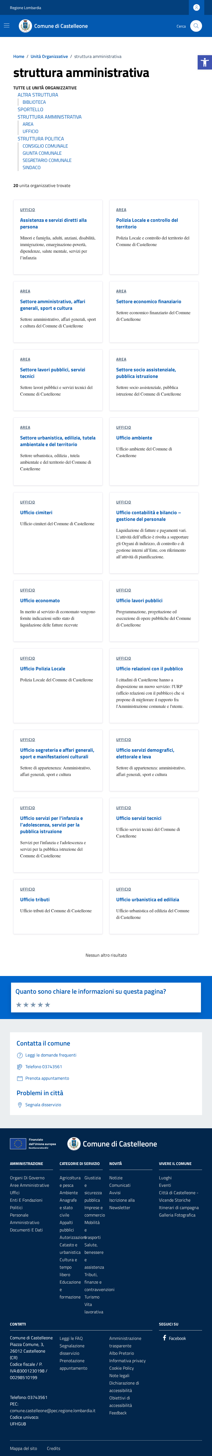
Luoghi (165, 1177)
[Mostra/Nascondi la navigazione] (6, 25)
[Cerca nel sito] (196, 26)
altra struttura (38, 94)
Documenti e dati (26, 1229)
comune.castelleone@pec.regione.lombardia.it (53, 1410)
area (28, 124)
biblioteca (34, 102)
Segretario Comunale (47, 160)
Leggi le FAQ (71, 1338)
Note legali (119, 1375)
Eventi (165, 1185)
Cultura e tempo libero (68, 1267)
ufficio (30, 131)
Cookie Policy (121, 1368)
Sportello (30, 109)
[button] (205, 62)
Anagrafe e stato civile (68, 1207)
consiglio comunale (45, 146)
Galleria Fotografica (177, 1215)
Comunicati (120, 1185)
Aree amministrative (29, 1185)
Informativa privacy (127, 1360)
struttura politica (41, 138)
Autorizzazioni (73, 1237)
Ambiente (69, 1192)
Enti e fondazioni (26, 1200)
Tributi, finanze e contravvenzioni (99, 1282)
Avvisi (115, 1192)
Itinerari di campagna (179, 1207)
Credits (53, 1448)
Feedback (118, 1412)
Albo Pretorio (121, 1353)
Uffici (15, 1192)
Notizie (116, 1177)
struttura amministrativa (50, 117)
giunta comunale (42, 153)
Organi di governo (27, 1177)
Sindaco (32, 167)
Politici (16, 1207)
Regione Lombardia (25, 7)
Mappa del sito (23, 1448)
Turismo (91, 1297)
